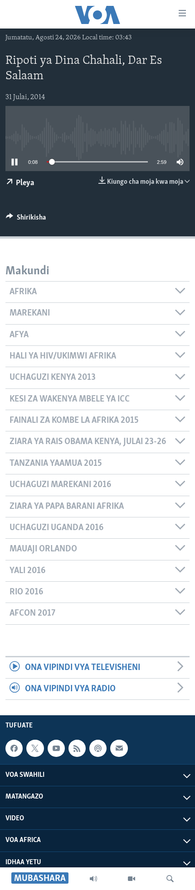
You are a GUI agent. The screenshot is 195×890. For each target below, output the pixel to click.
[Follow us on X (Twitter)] (35, 748)
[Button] (26, 219)
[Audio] (93, 878)
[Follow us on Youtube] (56, 748)
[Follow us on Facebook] (14, 748)
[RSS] (77, 748)
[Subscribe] (118, 748)
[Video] (131, 878)
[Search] (170, 878)
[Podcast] (98, 748)
